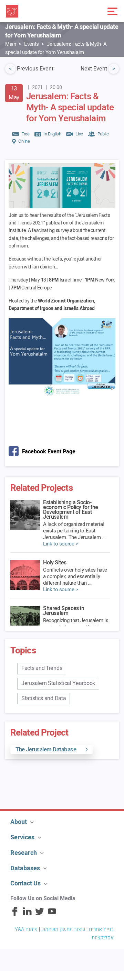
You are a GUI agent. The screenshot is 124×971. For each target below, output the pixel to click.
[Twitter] (39, 914)
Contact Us (25, 883)
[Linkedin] (27, 914)
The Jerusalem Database (46, 749)
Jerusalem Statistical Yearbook (58, 683)
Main (10, 44)
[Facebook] (14, 914)
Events (31, 44)
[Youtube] (52, 914)
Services (22, 837)
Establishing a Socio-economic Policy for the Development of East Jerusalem (70, 509)
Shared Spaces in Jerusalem (63, 610)
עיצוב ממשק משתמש (63, 929)
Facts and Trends (41, 668)
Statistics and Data (43, 698)
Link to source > (60, 544)
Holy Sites (54, 563)
